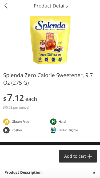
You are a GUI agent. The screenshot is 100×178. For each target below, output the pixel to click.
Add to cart (75, 156)
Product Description (23, 172)
